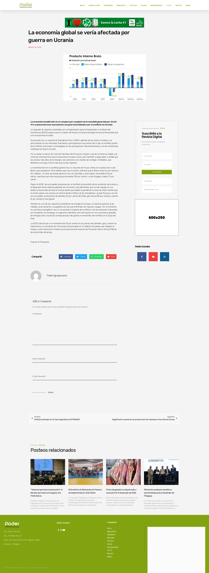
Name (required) (39, 358)
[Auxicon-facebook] (58, 530)
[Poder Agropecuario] (27, 5)
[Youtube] (64, 530)
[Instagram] (61, 530)
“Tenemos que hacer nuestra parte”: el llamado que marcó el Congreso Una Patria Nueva (46, 492)
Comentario (37, 313)
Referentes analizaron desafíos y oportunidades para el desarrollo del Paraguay (159, 492)
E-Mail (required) (39, 376)
